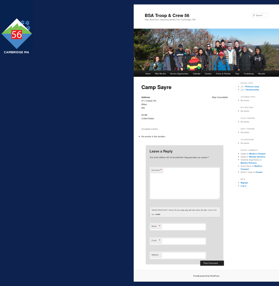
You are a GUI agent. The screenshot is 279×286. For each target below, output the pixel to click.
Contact (208, 73)
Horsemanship (252, 89)
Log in (243, 185)
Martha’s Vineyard (257, 153)
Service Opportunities (179, 73)
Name (156, 226)
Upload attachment (184, 211)
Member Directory (257, 156)
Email (156, 240)
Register (244, 182)
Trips (237, 73)
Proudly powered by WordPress (206, 276)
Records (261, 73)
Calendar (196, 73)
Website (155, 254)
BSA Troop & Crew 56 (167, 15)
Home (147, 73)
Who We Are (160, 73)
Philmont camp (252, 86)
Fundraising (249, 73)
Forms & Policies (223, 73)
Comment (157, 170)
